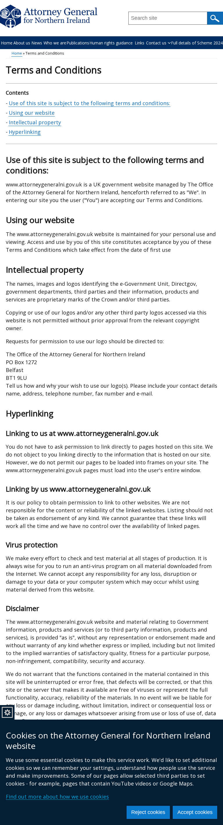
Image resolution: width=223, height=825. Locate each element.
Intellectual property (35, 122)
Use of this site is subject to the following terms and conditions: (89, 103)
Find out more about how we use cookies (57, 796)
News (36, 43)
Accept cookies (195, 812)
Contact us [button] (156, 43)
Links (139, 43)
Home (6, 43)
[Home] (48, 16)
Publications (77, 43)
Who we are (55, 43)
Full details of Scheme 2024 (197, 43)
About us (21, 43)
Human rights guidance (111, 43)
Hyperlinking (25, 131)
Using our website (32, 112)
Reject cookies (148, 812)
